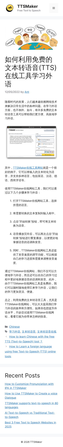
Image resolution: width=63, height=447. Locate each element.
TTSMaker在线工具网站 (28, 167)
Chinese (14, 326)
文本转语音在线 (46, 331)
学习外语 (14, 331)
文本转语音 (29, 331)
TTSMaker (27, 6)
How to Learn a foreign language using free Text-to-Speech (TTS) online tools (30, 351)
